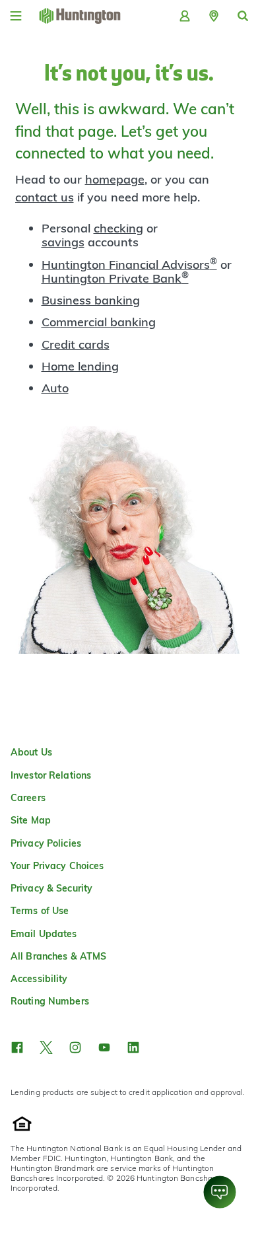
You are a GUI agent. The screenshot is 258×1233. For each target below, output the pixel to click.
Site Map (31, 820)
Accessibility (39, 979)
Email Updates (44, 934)
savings (63, 242)
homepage (115, 179)
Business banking (91, 300)
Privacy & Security (51, 888)
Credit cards (76, 344)
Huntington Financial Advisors (129, 264)
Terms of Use (40, 911)
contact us (44, 197)
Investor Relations (51, 775)
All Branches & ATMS (58, 956)
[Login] (184, 16)
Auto (55, 388)
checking (118, 228)
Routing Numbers (50, 1001)
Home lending (80, 366)
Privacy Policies (46, 843)
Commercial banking (99, 322)
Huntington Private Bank (115, 278)
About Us (31, 752)
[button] (213, 16)
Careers (28, 798)
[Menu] (16, 16)
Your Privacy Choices (57, 866)
